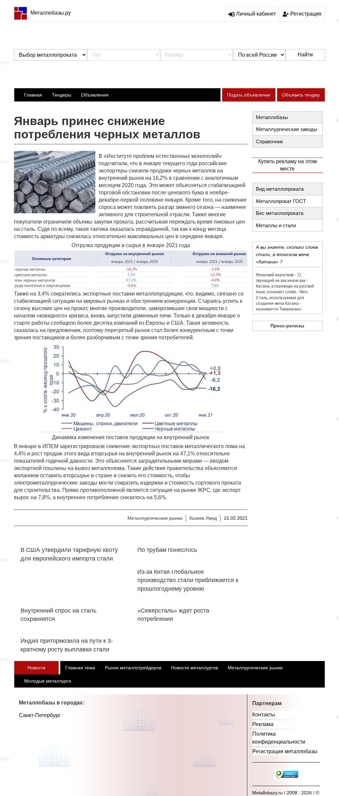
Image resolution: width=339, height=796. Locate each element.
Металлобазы (272, 117)
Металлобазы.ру (50, 13)
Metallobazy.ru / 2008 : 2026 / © (285, 792)
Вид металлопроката (280, 189)
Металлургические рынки (154, 518)
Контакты (263, 714)
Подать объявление (248, 95)
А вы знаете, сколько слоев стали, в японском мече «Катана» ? (287, 254)
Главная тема (80, 667)
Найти (305, 54)
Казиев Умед (203, 518)
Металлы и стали (276, 225)
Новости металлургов (194, 667)
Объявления (95, 95)
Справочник (269, 141)
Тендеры (61, 95)
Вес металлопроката (279, 213)
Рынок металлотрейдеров (133, 667)
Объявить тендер (301, 95)
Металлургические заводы (286, 129)
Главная (33, 95)
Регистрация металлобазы (284, 751)
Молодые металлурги (47, 681)
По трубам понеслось (167, 550)
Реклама (262, 724)
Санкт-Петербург (40, 715)
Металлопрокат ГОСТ (281, 201)
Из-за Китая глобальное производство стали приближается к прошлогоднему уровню (187, 580)
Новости (36, 667)
